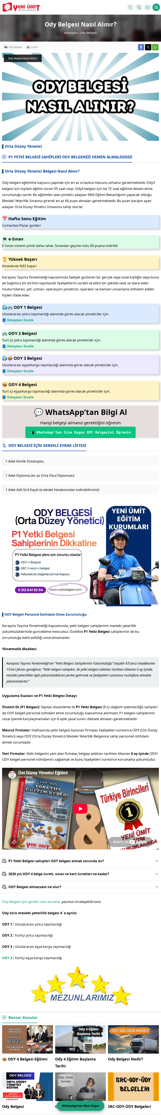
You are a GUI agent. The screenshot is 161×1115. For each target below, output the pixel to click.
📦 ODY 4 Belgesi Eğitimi (24, 1059)
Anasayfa (70, 33)
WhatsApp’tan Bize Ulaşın (80, 1106)
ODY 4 (7, 958)
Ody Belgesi (88, 33)
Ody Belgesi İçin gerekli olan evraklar (31, 901)
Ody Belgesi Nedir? (125, 1059)
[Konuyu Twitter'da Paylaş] (148, 47)
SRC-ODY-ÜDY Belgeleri (129, 1106)
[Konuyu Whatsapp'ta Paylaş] (155, 47)
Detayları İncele (20, 320)
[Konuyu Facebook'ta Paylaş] (141, 47)
